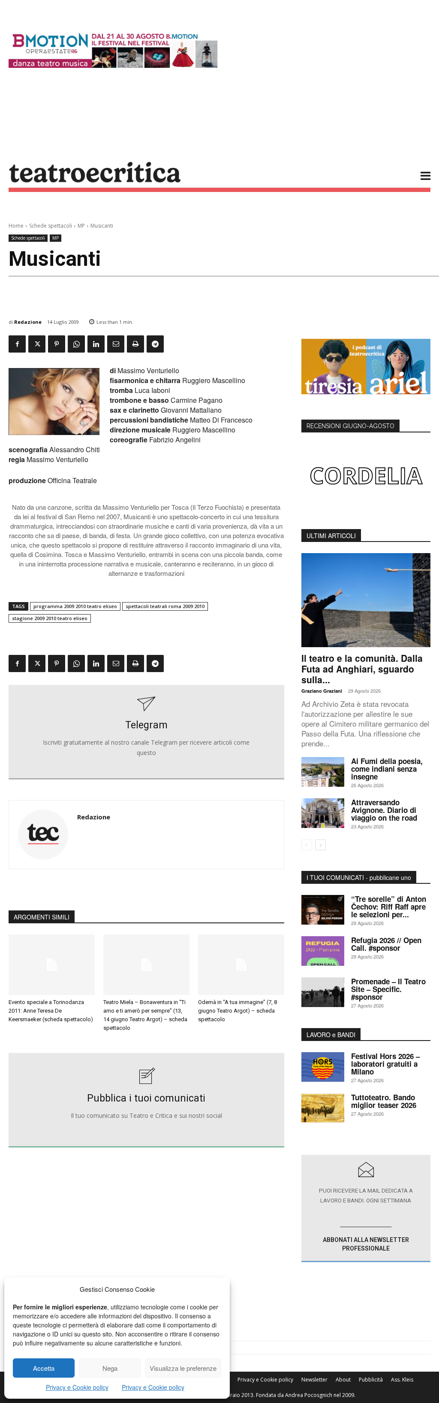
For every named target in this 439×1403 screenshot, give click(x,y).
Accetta (43, 1368)
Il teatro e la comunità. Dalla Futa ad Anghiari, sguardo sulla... (362, 668)
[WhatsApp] (76, 344)
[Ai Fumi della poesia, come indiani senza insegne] (322, 772)
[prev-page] (306, 845)
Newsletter (314, 1379)
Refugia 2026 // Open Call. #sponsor (386, 944)
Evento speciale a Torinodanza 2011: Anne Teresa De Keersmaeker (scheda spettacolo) (51, 1011)
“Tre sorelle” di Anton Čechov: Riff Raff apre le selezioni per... (388, 906)
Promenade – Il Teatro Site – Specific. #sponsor (388, 989)
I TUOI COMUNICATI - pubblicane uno (359, 877)
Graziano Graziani (321, 691)
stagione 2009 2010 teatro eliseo (49, 618)
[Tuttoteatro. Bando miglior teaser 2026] (322, 1108)
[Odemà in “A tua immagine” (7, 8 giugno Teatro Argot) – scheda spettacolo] (241, 964)
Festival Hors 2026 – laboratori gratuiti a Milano (385, 1064)
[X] (36, 344)
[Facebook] (17, 344)
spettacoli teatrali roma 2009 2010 (165, 606)
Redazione (28, 322)
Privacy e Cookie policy (77, 1387)
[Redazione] (43, 835)
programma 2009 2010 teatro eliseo (75, 606)
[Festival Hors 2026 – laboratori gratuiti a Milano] (322, 1067)
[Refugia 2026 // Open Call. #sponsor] (322, 951)
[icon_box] (146, 732)
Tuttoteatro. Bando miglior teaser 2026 (383, 1101)
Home (16, 225)
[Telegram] (155, 344)
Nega (109, 1368)
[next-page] (320, 845)
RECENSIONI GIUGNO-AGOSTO (350, 426)
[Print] (135, 344)
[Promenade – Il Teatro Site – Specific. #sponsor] (322, 992)
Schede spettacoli (50, 225)
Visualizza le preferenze (183, 1368)
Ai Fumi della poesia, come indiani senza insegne (387, 769)
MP (81, 225)
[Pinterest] (56, 344)
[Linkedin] (96, 344)
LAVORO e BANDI (331, 1034)
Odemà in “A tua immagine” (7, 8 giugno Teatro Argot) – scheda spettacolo (237, 1011)
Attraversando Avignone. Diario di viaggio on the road (384, 810)
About (343, 1379)
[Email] (115, 344)
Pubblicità (371, 1379)
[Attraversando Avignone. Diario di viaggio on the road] (322, 813)
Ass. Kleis (402, 1379)
